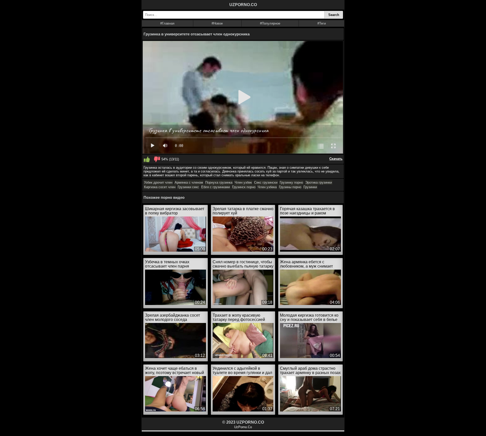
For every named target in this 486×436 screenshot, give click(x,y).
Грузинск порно (243, 187)
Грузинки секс (188, 187)
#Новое (217, 23)
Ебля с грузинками (215, 187)
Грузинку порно (291, 182)
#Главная (167, 23)
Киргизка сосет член (159, 187)
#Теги (321, 23)
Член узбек (243, 182)
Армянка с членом (189, 182)
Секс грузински (265, 182)
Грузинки (310, 187)
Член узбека (267, 187)
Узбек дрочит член (158, 182)
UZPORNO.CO (243, 5)
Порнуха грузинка (218, 182)
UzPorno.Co (243, 427)
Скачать (335, 159)
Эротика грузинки (318, 182)
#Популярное (270, 23)
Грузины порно (290, 187)
